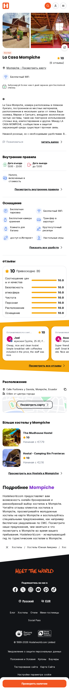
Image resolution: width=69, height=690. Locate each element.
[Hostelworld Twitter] (23, 589)
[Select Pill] (48, 6)
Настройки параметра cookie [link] (35, 674)
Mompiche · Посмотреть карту (26, 68)
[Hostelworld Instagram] (30, 589)
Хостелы (23, 612)
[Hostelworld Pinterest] (46, 589)
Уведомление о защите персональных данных (34, 651)
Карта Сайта (47, 666)
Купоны (42, 659)
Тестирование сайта (26, 666)
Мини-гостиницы (49, 612)
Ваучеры (54, 659)
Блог (12, 612)
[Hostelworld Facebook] (15, 589)
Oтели (34, 612)
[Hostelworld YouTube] (38, 589)
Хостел (7, 53)
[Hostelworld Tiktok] (53, 589)
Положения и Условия (22, 659)
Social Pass (34, 620)
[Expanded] (7, 547)
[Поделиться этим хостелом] (64, 47)
